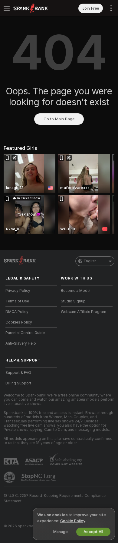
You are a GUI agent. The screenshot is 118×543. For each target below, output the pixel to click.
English (90, 261)
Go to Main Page (59, 119)
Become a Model (75, 291)
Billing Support (18, 383)
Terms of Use (17, 301)
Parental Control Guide (25, 333)
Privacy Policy (17, 291)
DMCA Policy (16, 312)
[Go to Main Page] (36, 8)
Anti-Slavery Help (20, 343)
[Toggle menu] (6, 8)
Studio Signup (73, 301)
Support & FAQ (18, 373)
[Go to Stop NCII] (39, 477)
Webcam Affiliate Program (83, 312)
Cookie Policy (72, 521)
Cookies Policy (18, 322)
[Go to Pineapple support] (10, 477)
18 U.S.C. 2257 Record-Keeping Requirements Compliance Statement (55, 498)
